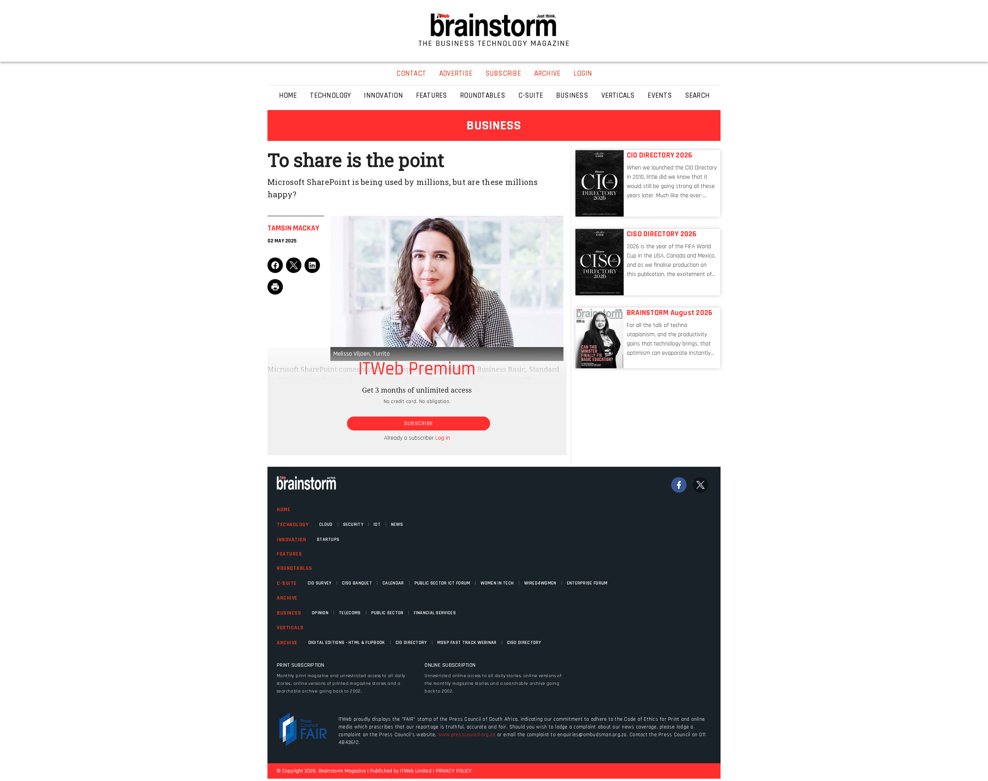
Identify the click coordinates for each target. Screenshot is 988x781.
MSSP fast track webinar (467, 642)
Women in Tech (497, 583)
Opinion (320, 613)
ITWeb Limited (415, 770)
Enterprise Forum (587, 583)
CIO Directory (411, 642)
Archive (287, 598)
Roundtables (294, 568)
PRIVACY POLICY (454, 770)
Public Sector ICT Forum (442, 583)
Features (289, 554)
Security (353, 524)
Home (283, 509)
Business (289, 613)
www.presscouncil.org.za (467, 734)
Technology (292, 524)
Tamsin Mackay (293, 228)
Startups (328, 539)
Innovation (291, 539)
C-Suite (287, 583)
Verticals (290, 627)
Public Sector (387, 613)
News (397, 524)
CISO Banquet (357, 583)
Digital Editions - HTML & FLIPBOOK (346, 642)
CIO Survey (320, 583)
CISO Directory (524, 642)
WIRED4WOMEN (540, 583)
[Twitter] (700, 485)
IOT (377, 524)
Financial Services (434, 613)
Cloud (326, 524)
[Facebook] (679, 485)
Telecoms (349, 613)
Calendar (393, 583)
